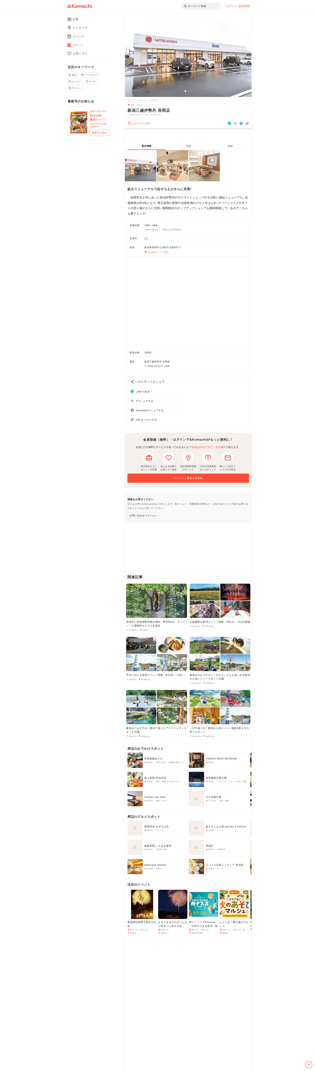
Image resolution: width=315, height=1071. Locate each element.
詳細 (230, 145)
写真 (188, 145)
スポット (142, 100)
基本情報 (146, 145)
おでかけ (154, 100)
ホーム (130, 100)
